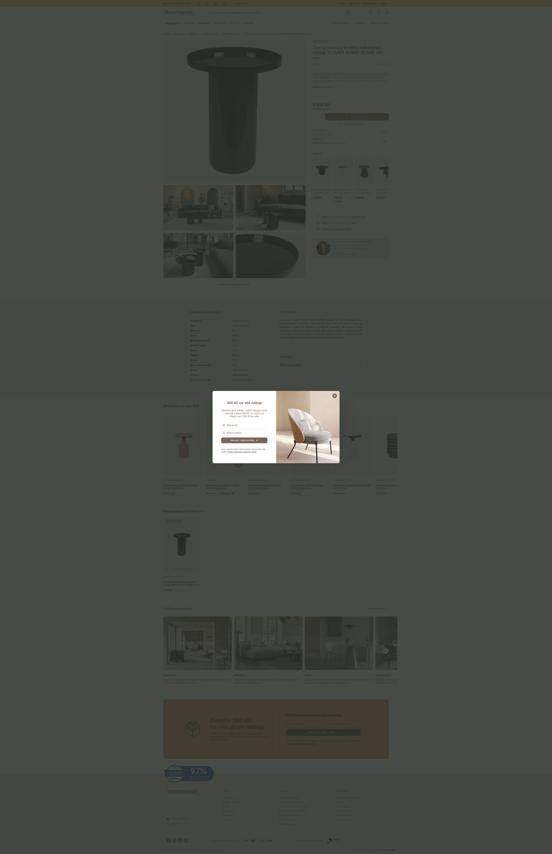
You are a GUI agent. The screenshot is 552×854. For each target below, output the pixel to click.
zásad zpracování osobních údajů (241, 452)
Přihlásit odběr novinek (242, 440)
